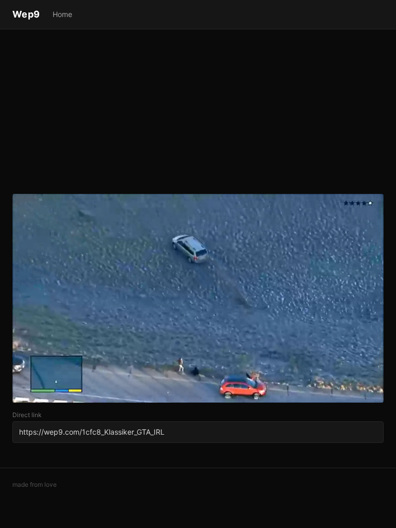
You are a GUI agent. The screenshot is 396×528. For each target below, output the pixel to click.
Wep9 (26, 14)
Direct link (27, 415)
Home (62, 14)
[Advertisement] (198, 113)
